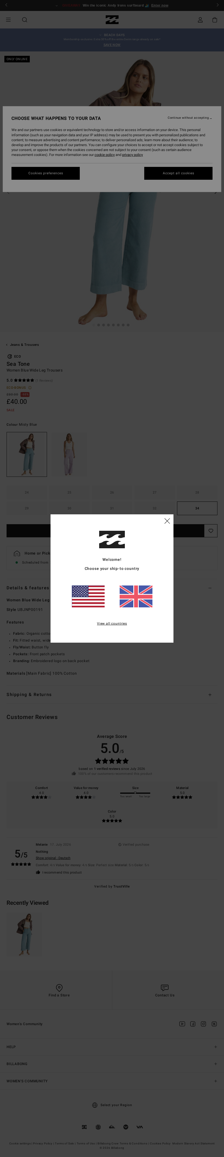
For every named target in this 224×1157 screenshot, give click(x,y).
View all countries (112, 623)
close (167, 520)
